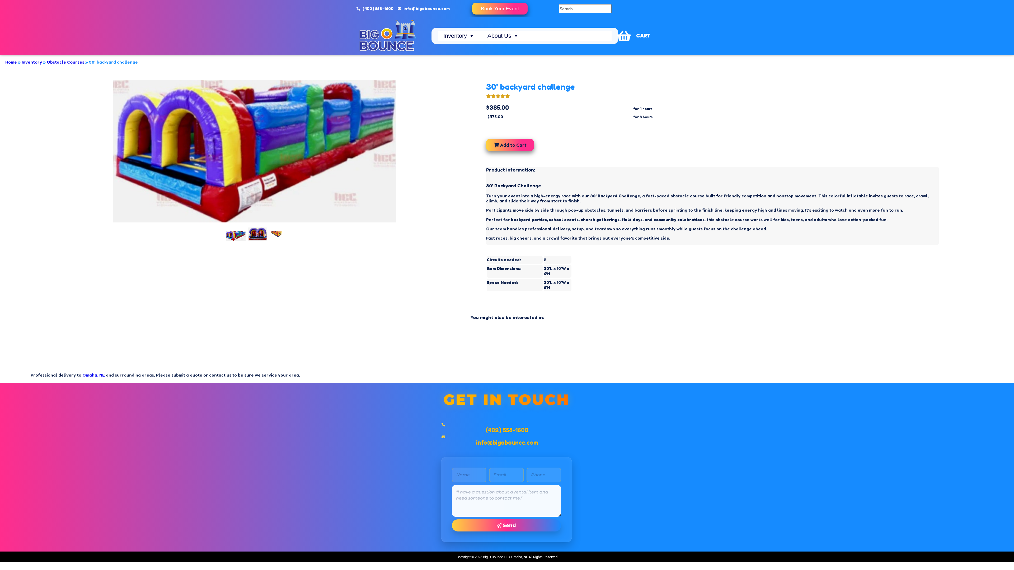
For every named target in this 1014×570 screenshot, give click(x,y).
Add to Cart (513, 145)
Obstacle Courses (65, 62)
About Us (499, 35)
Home (11, 62)
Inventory (455, 35)
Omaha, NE (93, 375)
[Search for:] (585, 8)
